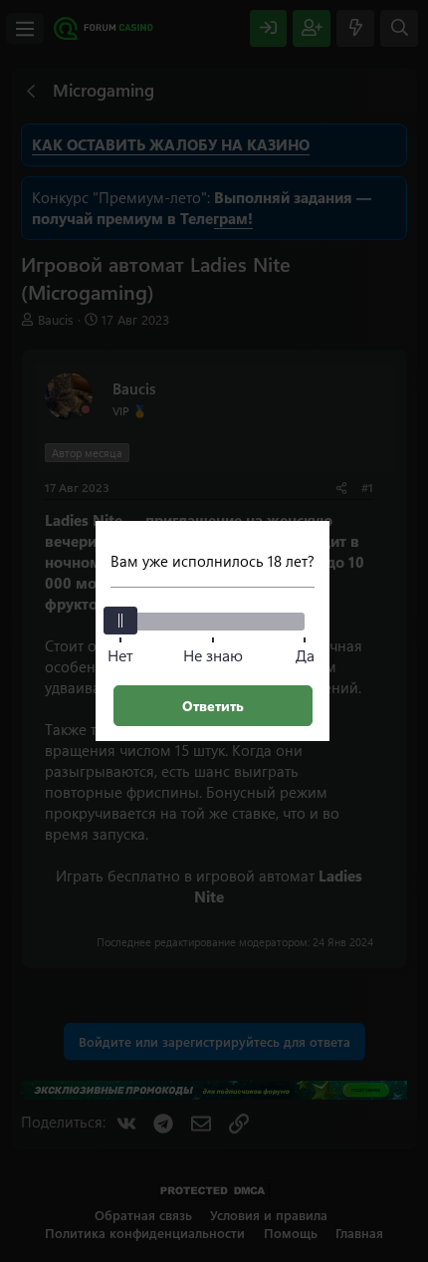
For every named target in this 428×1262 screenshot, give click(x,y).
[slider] (120, 620)
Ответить (213, 705)
